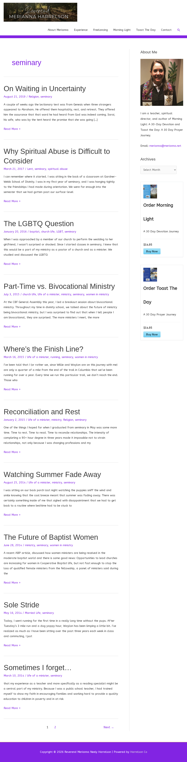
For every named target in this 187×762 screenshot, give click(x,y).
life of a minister (48, 294)
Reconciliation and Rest (42, 412)
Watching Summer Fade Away (52, 474)
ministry (66, 294)
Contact (166, 30)
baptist (34, 231)
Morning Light (122, 30)
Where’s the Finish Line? (43, 349)
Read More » (12, 129)
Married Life (33, 613)
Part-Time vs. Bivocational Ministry (59, 286)
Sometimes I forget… (38, 668)
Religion (34, 96)
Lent (30, 169)
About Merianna (58, 30)
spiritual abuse (58, 169)
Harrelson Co (138, 752)
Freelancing (100, 30)
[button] (179, 30)
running (55, 357)
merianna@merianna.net (165, 145)
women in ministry (97, 294)
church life (48, 231)
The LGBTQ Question (39, 224)
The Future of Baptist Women (51, 537)
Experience (81, 30)
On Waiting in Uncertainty (45, 89)
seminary (46, 96)
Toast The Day (146, 30)
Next (109, 727)
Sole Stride (21, 605)
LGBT (59, 231)
